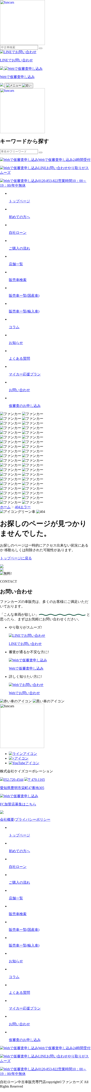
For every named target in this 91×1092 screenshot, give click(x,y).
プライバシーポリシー (32, 819)
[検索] (40, 48)
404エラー (23, 507)
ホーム (5, 507)
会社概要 (7, 819)
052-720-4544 (13, 779)
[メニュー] (18, 85)
